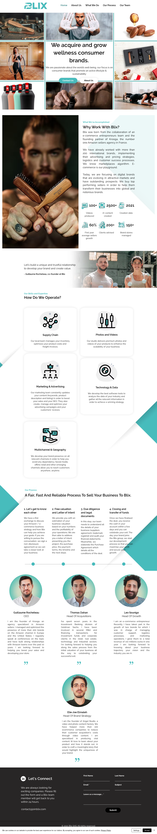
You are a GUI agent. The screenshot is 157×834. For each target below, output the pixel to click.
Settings (136, 830)
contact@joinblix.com (33, 809)
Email (85, 785)
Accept (147, 830)
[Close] (154, 830)
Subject (118, 785)
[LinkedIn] (23, 778)
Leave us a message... (93, 794)
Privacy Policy (106, 830)
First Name (88, 776)
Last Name (119, 776)
